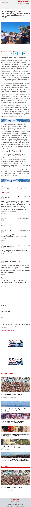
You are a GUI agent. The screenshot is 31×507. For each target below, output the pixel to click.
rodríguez (7, 188)
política (3, 189)
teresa (2, 188)
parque (9, 190)
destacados (4, 190)
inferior (21, 189)
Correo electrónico (6, 311)
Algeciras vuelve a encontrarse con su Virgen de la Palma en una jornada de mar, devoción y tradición (15, 460)
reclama (12, 189)
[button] (11, 53)
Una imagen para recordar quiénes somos (12, 394)
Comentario (5, 287)
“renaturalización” (14, 188)
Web (2, 317)
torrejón (7, 189)
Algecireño (7, 246)
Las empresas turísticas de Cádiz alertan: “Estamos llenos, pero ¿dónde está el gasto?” (15, 409)
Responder (3, 213)
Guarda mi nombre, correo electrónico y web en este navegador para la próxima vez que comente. (15, 326)
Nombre (3, 305)
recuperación (22, 188)
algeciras (26, 189)
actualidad (16, 189)
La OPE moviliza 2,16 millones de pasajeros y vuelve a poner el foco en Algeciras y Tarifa (15, 447)
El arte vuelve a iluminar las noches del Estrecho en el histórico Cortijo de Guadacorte (15, 435)
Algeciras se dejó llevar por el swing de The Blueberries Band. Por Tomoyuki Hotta (13, 422)
